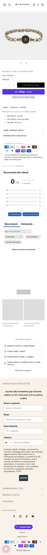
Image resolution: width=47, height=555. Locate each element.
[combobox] (8, 443)
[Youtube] (33, 516)
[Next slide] (26, 63)
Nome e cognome (12, 403)
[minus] (5, 85)
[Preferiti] (38, 4)
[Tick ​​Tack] (26, 516)
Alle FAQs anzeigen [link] (22, 370)
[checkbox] (13, 242)
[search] (9, 4)
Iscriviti (23, 478)
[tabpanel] (23, 252)
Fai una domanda (15, 214)
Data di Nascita (10, 426)
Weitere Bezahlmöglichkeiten (23, 97)
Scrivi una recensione (31, 214)
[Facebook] (14, 516)
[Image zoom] (23, 36)
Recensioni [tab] (12, 224)
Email (6, 415)
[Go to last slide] (21, 63)
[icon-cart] (42, 4)
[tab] (27, 224)
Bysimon (27, 550)
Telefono (8, 438)
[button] (31, 85)
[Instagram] (20, 516)
